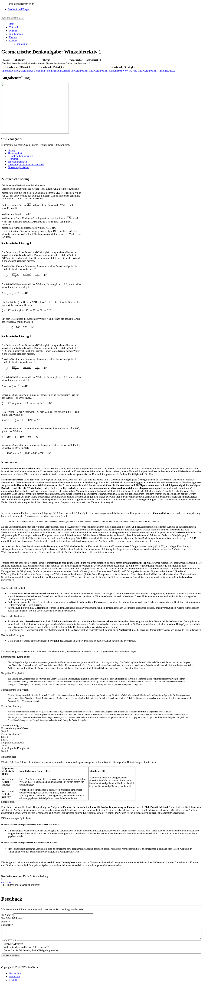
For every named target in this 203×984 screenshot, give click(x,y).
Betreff (5, 921)
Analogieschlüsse (166, 70)
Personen (13, 30)
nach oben (6, 882)
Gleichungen (26, 70)
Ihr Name (7, 915)
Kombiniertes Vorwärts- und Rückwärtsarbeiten (133, 70)
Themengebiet (15, 153)
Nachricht (7, 924)
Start (11, 23)
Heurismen (13, 158)
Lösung (11, 150)
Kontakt (13, 40)
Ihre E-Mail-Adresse (12, 918)
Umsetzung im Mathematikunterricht (26, 164)
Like (3, 879)
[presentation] (58, 192)
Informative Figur (10, 70)
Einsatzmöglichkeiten (18, 167)
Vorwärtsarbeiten (79, 70)
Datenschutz (15, 973)
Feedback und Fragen (18, 9)
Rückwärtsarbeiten (98, 70)
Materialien (14, 27)
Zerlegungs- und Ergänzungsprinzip (52, 70)
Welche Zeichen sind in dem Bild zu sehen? (26, 947)
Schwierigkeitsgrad (17, 161)
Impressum (21, 44)
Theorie (13, 37)
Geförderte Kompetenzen (20, 156)
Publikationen (16, 34)
